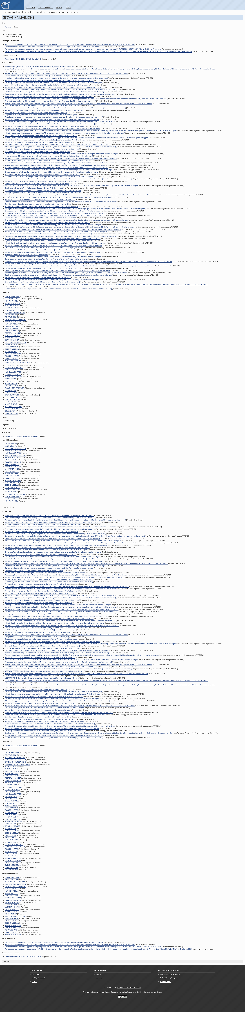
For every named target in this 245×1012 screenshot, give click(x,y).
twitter (98, 974)
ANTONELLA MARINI (12, 310)
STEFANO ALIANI (11, 351)
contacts (99, 978)
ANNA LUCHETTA (11, 365)
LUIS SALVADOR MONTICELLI (15, 342)
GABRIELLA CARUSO (12, 395)
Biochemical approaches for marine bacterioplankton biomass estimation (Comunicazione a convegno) (42, 282)
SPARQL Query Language (169, 978)
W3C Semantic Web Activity (170, 974)
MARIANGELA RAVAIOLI (13, 377)
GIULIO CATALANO (11, 370)
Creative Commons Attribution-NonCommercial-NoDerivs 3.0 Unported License (133, 992)
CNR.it (68, 7)
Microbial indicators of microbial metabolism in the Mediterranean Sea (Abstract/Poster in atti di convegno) (44, 181)
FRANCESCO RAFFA (11, 356)
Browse (59, 7)
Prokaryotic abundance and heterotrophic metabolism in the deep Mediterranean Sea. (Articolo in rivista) (43, 190)
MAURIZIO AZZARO (12, 324)
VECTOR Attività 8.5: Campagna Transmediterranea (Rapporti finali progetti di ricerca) (36, 112)
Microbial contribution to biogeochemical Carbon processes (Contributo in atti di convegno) (38, 142)
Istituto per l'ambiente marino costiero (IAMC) (21, 436)
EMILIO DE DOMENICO (13, 361)
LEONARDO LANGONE (13, 374)
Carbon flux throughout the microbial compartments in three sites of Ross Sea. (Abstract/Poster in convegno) (44, 268)
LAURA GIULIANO (11, 344)
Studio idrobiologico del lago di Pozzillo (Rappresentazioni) (26, 254)
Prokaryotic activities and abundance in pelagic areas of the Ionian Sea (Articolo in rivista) (37, 151)
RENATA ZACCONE (11, 317)
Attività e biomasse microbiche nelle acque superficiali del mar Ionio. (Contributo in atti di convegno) (41, 206)
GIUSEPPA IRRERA (11, 413)
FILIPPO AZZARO (11, 315)
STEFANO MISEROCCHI (13, 299)
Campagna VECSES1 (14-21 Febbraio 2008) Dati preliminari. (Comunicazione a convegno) (37, 183)
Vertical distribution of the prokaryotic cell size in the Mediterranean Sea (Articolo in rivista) (38, 277)
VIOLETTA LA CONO (12, 347)
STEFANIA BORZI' (11, 383)
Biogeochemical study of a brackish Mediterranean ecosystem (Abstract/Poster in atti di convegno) (41, 115)
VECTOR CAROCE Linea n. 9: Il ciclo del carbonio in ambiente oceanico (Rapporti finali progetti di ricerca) (42, 174)
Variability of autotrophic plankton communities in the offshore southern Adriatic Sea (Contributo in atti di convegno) (47, 222)
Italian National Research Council (129, 987)
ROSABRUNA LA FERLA (13, 333)
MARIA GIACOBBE (11, 338)
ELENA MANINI (10, 402)
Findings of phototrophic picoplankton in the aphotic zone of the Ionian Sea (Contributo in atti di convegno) (44, 193)
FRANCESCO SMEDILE (12, 328)
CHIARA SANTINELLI (12, 397)
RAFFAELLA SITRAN (11, 386)
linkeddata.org (165, 981)
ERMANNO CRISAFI (12, 326)
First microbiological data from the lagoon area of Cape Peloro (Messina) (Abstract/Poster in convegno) (42, 106)
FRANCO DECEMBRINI (13, 354)
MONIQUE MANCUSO (13, 308)
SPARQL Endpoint (45, 7)
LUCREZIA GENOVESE (12, 409)
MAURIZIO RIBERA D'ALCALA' (15, 455)
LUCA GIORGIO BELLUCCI (14, 367)
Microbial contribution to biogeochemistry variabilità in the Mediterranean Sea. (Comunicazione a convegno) (44, 126)
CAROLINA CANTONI (12, 399)
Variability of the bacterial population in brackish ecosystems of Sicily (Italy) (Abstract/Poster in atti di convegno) (45, 110)
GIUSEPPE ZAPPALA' (12, 340)
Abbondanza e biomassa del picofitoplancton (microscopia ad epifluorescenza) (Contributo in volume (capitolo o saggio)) (49, 177)
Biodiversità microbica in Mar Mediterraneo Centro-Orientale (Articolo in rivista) (34, 188)
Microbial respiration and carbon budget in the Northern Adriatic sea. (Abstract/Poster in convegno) (41, 264)
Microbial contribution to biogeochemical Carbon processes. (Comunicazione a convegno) (37, 76)
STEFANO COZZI (10, 390)
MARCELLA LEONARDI (13, 372)
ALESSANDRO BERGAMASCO (15, 312)
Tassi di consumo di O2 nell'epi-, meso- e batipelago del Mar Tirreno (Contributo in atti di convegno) (41, 250)
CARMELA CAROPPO (12, 296)
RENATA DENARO (11, 381)
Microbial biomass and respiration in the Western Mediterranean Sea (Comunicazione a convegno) (40, 218)
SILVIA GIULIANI (10, 411)
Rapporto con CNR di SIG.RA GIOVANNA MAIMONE (23, 59)
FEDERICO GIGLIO (11, 393)
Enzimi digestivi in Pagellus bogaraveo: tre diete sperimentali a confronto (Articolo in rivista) (38, 204)
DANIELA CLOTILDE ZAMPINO (15, 319)
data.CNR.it (30, 7)
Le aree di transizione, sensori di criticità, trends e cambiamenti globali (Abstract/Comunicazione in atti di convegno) (47, 85)
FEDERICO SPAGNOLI (12, 335)
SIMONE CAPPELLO (12, 331)
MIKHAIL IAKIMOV (11, 301)
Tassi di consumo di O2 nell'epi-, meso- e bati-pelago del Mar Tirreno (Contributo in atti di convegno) (41, 135)
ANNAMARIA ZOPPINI (12, 303)
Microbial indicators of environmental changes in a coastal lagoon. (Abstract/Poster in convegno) (40, 199)
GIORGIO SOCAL (11, 379)
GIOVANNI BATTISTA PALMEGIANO (17, 363)
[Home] (12, 5)
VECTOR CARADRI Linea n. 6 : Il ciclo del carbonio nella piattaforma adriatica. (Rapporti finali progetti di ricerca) (45, 248)
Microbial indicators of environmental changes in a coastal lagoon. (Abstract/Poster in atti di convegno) (42, 149)
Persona (8, 27)
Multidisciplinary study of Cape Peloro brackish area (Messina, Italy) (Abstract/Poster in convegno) (40, 67)
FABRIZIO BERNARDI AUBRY (15, 388)
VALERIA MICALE (11, 404)
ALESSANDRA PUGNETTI (13, 406)
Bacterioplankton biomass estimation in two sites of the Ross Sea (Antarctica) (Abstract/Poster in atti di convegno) (46, 259)
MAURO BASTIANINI (12, 306)
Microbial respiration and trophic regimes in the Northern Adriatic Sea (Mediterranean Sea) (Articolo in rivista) (45, 140)
